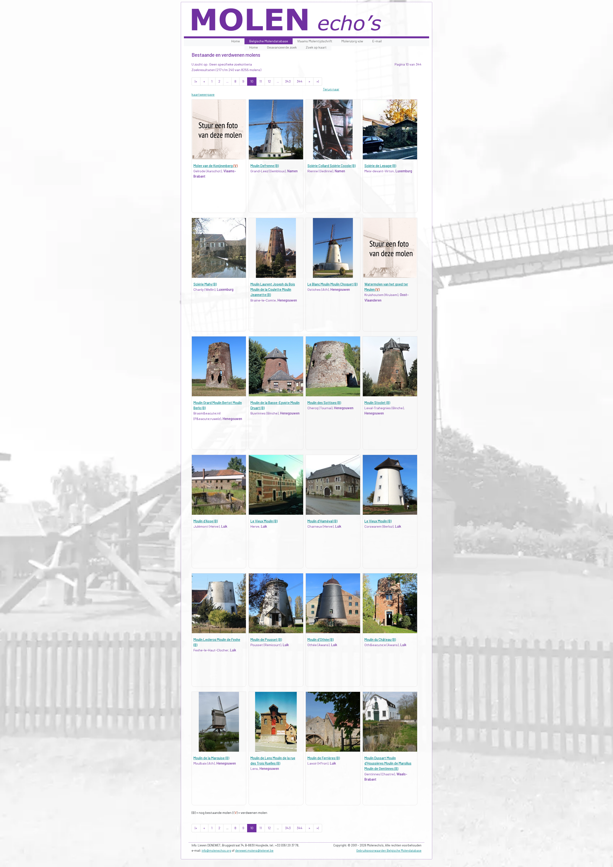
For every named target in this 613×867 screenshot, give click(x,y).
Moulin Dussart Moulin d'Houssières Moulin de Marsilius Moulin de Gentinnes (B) (387, 763)
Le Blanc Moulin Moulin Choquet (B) (332, 284)
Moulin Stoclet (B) (377, 403)
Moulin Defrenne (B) (264, 166)
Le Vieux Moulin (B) (264, 521)
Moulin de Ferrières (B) (323, 758)
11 (260, 81)
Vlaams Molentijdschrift (314, 41)
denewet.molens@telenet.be (254, 850)
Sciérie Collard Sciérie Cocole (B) (331, 166)
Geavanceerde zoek (282, 47)
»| (317, 81)
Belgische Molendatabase (268, 41)
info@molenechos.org (216, 850)
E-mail (377, 41)
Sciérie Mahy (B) (205, 284)
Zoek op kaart (316, 47)
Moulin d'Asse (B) (205, 521)
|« (196, 81)
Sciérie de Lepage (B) (380, 166)
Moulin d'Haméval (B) (322, 521)
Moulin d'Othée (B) (320, 640)
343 (288, 81)
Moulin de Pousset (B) (266, 640)
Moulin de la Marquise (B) (211, 758)
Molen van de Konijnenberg (215, 166)
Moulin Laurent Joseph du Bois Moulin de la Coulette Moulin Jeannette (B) (272, 289)
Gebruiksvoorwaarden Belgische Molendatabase (388, 850)
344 (299, 81)
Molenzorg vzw (352, 41)
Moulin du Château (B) (380, 640)
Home (235, 41)
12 (269, 81)
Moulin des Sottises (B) (324, 403)
